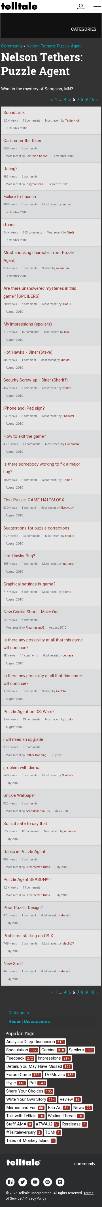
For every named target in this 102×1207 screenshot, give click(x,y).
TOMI (52, 1132)
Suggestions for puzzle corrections (36, 528)
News (81, 1107)
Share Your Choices (29, 1091)
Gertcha (61, 691)
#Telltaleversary (23, 1132)
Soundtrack (14, 112)
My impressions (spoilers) (27, 324)
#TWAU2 (46, 1124)
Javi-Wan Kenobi (37, 156)
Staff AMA (18, 1124)
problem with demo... (22, 767)
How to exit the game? (24, 436)
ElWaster (68, 416)
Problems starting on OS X (28, 935)
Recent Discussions (29, 1021)
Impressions (53, 1058)
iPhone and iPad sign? (24, 408)
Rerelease (73, 1124)
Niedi (70, 232)
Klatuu (66, 304)
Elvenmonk (72, 444)
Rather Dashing (36, 755)
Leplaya (68, 655)
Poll (37, 1082)
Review (69, 1099)
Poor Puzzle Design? (23, 907)
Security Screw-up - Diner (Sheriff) (35, 380)
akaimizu (62, 268)
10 (92, 99)
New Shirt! (13, 963)
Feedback (19, 1058)
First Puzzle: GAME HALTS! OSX (33, 500)
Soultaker (68, 775)
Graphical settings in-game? (29, 584)
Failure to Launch (19, 196)
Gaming (52, 1049)
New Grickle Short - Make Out (31, 611)
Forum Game (22, 1074)
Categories (83, 29)
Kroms (66, 592)
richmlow (70, 831)
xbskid (65, 360)
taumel (66, 204)
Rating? (10, 168)
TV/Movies (58, 1074)
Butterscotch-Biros (38, 867)
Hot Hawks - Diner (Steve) (27, 352)
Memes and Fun (24, 1107)
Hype (15, 1082)
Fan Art (58, 1107)
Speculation (21, 1049)
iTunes (9, 224)
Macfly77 (68, 943)
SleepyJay (67, 508)
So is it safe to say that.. (26, 823)
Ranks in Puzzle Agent (24, 851)
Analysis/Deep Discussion (34, 1041)
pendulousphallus (38, 811)
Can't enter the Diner (22, 140)
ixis (66, 332)
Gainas (67, 480)
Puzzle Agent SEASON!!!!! (27, 879)
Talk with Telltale (24, 1115)
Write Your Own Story (30, 1099)
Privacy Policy (35, 1198)
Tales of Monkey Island (30, 1140)
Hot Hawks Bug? (19, 555)
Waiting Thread (65, 1115)
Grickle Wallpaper (19, 795)
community (84, 1163)
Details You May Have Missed (38, 1066)
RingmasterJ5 (35, 184)
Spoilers (80, 1049)
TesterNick (72, 120)
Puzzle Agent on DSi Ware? (29, 711)
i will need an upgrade (23, 739)
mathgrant (69, 564)
